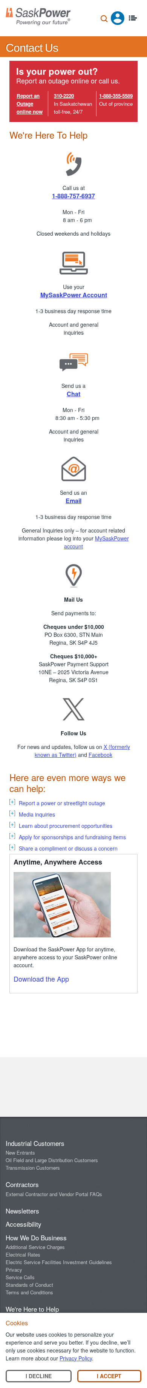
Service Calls (20, 1277)
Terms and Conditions (29, 1292)
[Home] (38, 16)
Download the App (41, 978)
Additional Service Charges (35, 1247)
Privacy (14, 1269)
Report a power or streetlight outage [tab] (62, 803)
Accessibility (23, 1224)
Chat (73, 393)
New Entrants (20, 1152)
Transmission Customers (33, 1167)
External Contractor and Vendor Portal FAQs (54, 1194)
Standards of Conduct (29, 1284)
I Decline (39, 1376)
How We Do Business (36, 1237)
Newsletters (22, 1210)
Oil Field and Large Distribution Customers (52, 1160)
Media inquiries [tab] (37, 814)
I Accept (109, 1376)
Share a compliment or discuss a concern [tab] (68, 848)
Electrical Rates (23, 1254)
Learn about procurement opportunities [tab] (65, 825)
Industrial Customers (35, 1143)
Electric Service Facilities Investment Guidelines (59, 1262)
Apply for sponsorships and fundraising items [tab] (72, 837)
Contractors (22, 1184)
